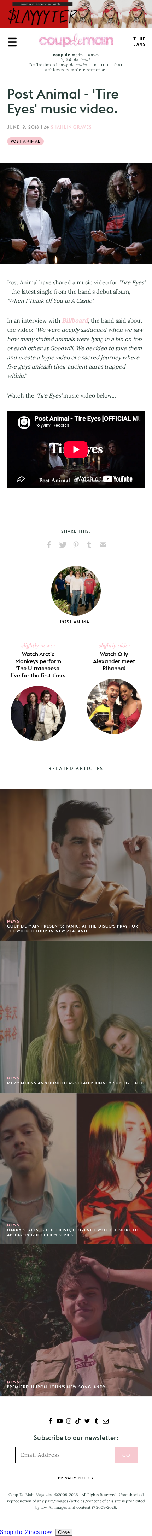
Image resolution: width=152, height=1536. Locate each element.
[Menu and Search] (12, 42)
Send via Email (103, 545)
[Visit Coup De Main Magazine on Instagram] (68, 1421)
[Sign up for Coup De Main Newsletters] (105, 1421)
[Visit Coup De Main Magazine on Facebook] (50, 1421)
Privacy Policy (76, 1478)
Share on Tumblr (89, 545)
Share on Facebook (49, 545)
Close (64, 1532)
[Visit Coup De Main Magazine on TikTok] (78, 1421)
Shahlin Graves (71, 127)
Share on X (62, 545)
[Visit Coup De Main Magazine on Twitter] (87, 1421)
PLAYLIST (139, 42)
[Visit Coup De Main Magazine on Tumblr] (96, 1421)
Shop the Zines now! (27, 1531)
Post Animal (25, 141)
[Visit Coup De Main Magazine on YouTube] (59, 1421)
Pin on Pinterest (76, 545)
